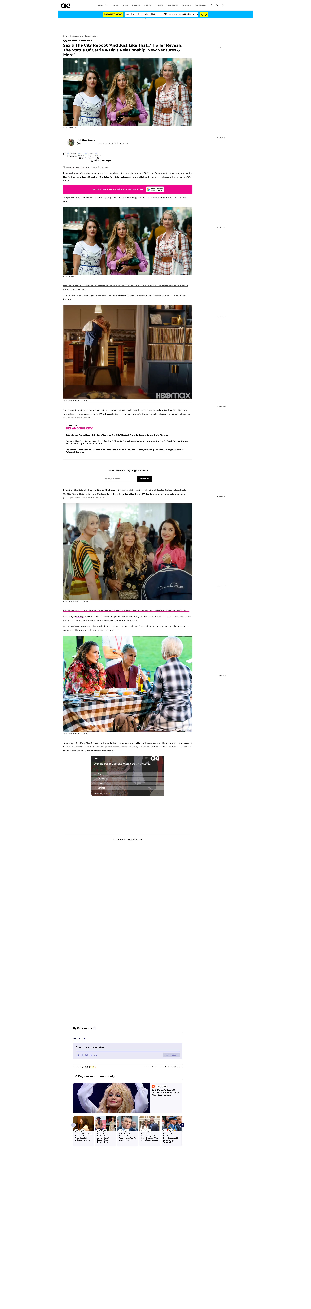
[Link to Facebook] (211, 5)
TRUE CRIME (172, 5)
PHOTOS (147, 5)
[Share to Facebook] (72, 154)
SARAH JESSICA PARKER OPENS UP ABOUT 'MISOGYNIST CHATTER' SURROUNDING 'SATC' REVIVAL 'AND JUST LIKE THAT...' (126, 611)
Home (65, 36)
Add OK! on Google (102, 161)
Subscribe (200, 5)
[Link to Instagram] (217, 5)
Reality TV (103, 5)
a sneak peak (72, 173)
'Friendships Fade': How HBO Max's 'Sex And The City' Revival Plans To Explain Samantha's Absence (117, 435)
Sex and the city (91, 36)
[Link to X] (223, 5)
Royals (136, 5)
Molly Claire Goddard (86, 140)
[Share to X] (81, 154)
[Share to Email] (98, 154)
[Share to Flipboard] (89, 154)
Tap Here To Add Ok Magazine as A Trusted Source (117, 189)
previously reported (80, 626)
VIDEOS (159, 5)
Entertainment (76, 36)
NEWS (115, 5)
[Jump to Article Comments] (64, 154)
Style (125, 5)
